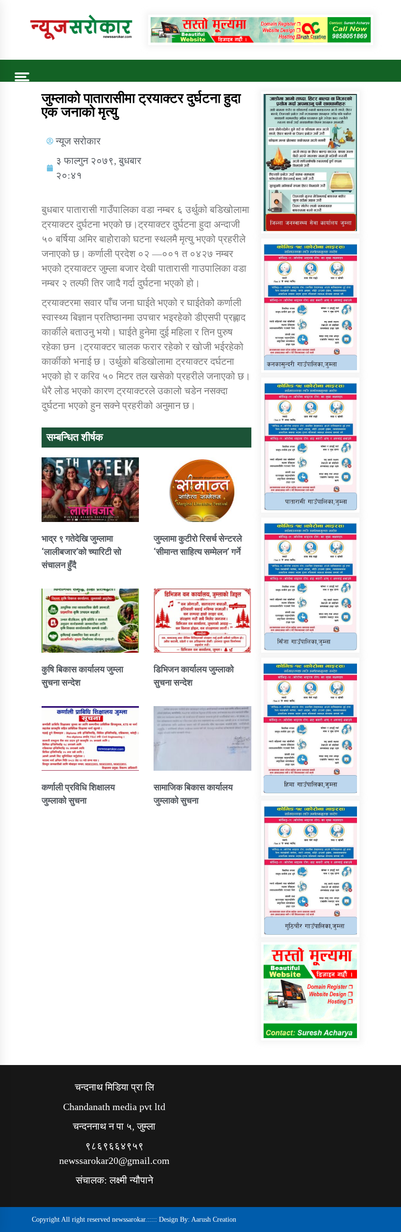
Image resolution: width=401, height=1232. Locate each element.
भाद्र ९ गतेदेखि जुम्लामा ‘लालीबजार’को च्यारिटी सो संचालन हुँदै (81, 551)
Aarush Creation (213, 1219)
